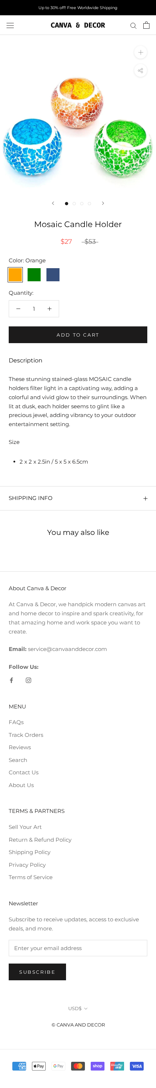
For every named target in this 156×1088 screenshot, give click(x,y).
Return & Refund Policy (40, 839)
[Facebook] (11, 680)
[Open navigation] (10, 25)
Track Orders (26, 734)
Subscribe (37, 972)
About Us (21, 785)
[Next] (103, 203)
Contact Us (23, 772)
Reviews (20, 747)
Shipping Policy (29, 852)
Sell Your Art (25, 826)
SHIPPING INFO (31, 498)
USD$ (75, 1008)
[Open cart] (146, 25)
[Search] (133, 25)
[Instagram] (28, 680)
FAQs (16, 722)
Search (18, 760)
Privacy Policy (27, 864)
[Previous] (53, 203)
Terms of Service (31, 877)
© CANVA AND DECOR (78, 1025)
